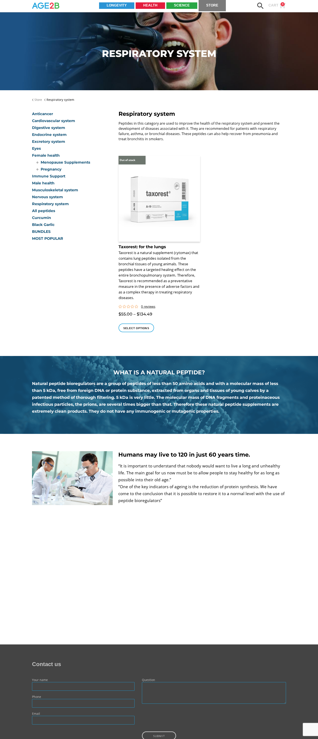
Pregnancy (51, 169)
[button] (260, 6)
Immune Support (48, 176)
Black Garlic (43, 224)
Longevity (117, 5)
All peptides (43, 211)
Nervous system (47, 197)
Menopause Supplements (65, 162)
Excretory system (48, 141)
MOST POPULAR (47, 238)
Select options (136, 328)
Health (150, 5)
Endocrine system (49, 134)
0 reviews (148, 306)
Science (182, 5)
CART (275, 5)
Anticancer (42, 114)
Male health (43, 183)
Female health (46, 155)
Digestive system (48, 128)
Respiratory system (50, 204)
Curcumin (41, 218)
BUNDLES (41, 231)
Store (212, 5)
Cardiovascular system (53, 121)
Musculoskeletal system (55, 190)
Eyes (36, 148)
